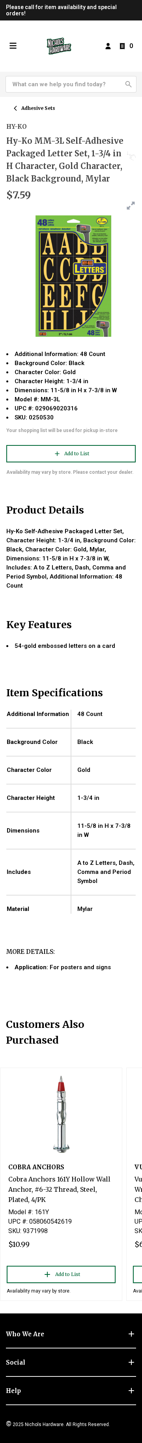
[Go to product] (61, 1113)
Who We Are (25, 1334)
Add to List (76, 453)
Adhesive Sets (38, 108)
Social (15, 1362)
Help (13, 1391)
